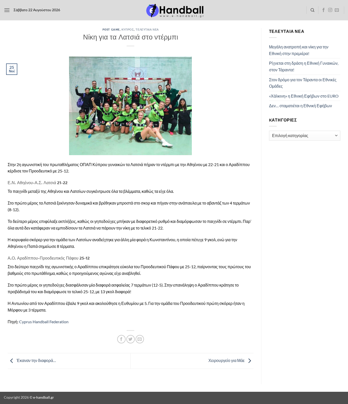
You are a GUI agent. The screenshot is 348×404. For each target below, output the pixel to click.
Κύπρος (128, 29)
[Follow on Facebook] (324, 10)
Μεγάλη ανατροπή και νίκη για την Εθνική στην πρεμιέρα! (298, 50)
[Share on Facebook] (121, 339)
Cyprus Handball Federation (44, 321)
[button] (7, 10)
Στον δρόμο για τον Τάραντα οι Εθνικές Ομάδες (303, 83)
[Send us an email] (337, 10)
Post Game (111, 29)
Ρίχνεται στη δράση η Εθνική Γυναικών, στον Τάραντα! (303, 66)
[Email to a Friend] (140, 339)
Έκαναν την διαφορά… (36, 360)
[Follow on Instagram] (330, 10)
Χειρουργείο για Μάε (226, 360)
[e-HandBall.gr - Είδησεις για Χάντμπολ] (174, 10)
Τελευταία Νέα (147, 29)
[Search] (312, 10)
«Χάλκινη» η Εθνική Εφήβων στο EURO (304, 95)
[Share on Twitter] (130, 339)
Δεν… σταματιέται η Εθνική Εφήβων (300, 105)
